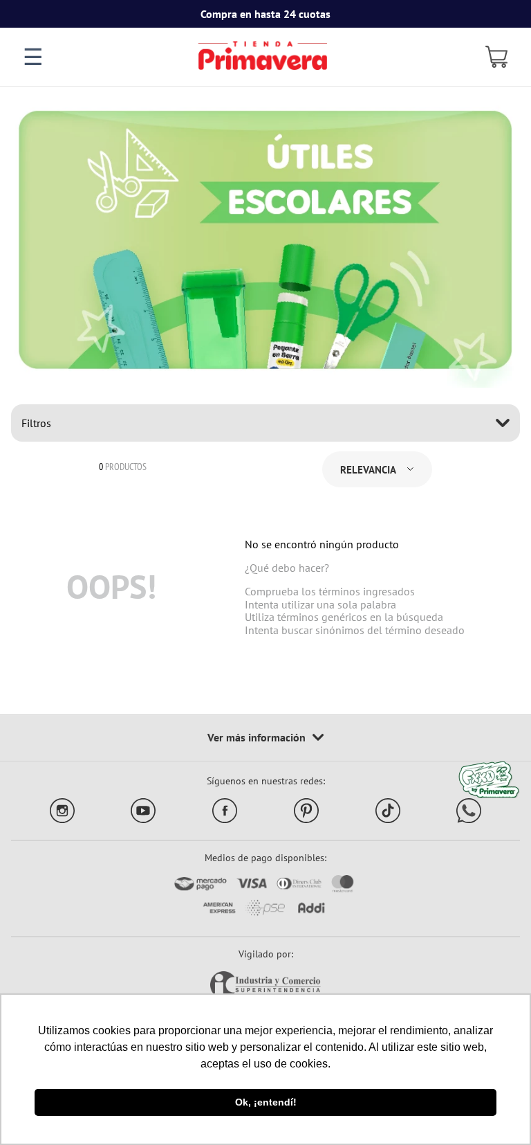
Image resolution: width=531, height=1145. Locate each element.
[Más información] (265, 737)
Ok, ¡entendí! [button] (266, 1102)
